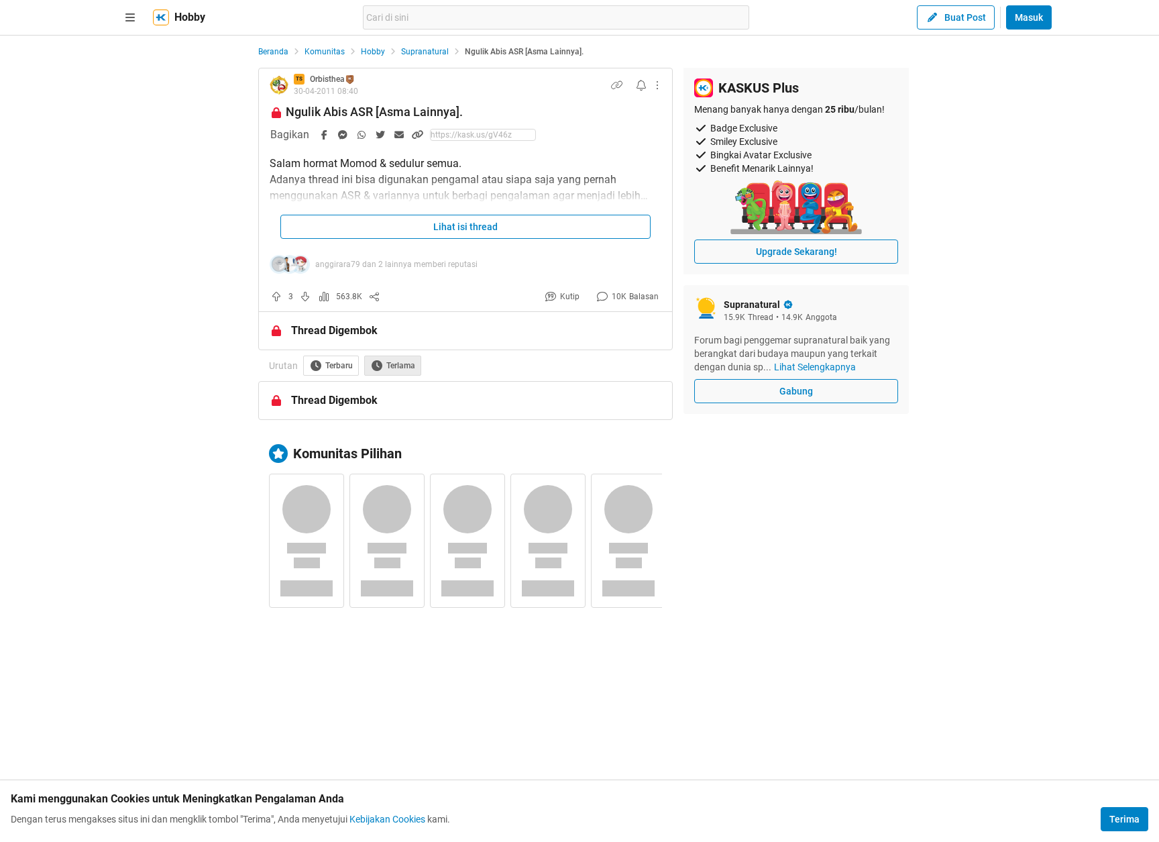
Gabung (796, 391)
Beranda (273, 51)
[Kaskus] (161, 17)
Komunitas (325, 51)
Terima (1124, 819)
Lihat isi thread (465, 226)
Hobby (373, 51)
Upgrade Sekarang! (796, 251)
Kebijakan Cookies (387, 819)
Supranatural (425, 51)
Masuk (1029, 17)
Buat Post (965, 17)
